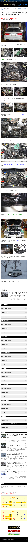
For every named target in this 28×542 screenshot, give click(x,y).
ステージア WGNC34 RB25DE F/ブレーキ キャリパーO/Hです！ (17, 444)
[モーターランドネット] (14, 531)
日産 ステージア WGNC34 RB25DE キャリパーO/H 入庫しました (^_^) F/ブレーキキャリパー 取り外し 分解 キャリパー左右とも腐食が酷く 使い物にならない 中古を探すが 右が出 (14, 449)
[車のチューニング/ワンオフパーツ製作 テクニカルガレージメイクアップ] (9, 5)
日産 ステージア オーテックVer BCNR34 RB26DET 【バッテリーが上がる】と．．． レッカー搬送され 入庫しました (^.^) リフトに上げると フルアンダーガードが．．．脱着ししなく (14, 439)
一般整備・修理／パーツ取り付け (9, 8)
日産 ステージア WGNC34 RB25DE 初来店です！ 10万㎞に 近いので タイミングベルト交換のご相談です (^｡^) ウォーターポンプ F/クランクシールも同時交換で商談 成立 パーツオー (14, 298)
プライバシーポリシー (16, 537)
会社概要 (2, 537)
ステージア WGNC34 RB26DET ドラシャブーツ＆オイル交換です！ (17, 472)
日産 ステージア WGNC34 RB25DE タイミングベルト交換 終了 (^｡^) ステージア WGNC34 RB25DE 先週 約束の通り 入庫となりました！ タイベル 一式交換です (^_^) (14, 458)
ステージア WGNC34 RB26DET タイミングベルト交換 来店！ (17, 293)
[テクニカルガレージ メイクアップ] (14, 528)
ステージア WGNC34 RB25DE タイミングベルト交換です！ (17, 454)
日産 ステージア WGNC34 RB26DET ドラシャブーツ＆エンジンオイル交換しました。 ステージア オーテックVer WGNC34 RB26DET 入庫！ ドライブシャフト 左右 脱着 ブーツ (14, 476)
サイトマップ (8, 537)
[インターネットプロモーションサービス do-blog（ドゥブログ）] (14, 534)
